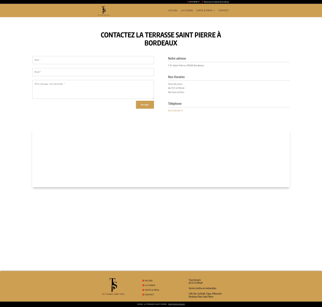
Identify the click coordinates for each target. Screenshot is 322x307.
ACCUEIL (173, 11)
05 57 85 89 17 (175, 110)
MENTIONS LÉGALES (176, 304)
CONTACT (223, 11)
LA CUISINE (187, 11)
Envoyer (145, 104)
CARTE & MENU (204, 11)
